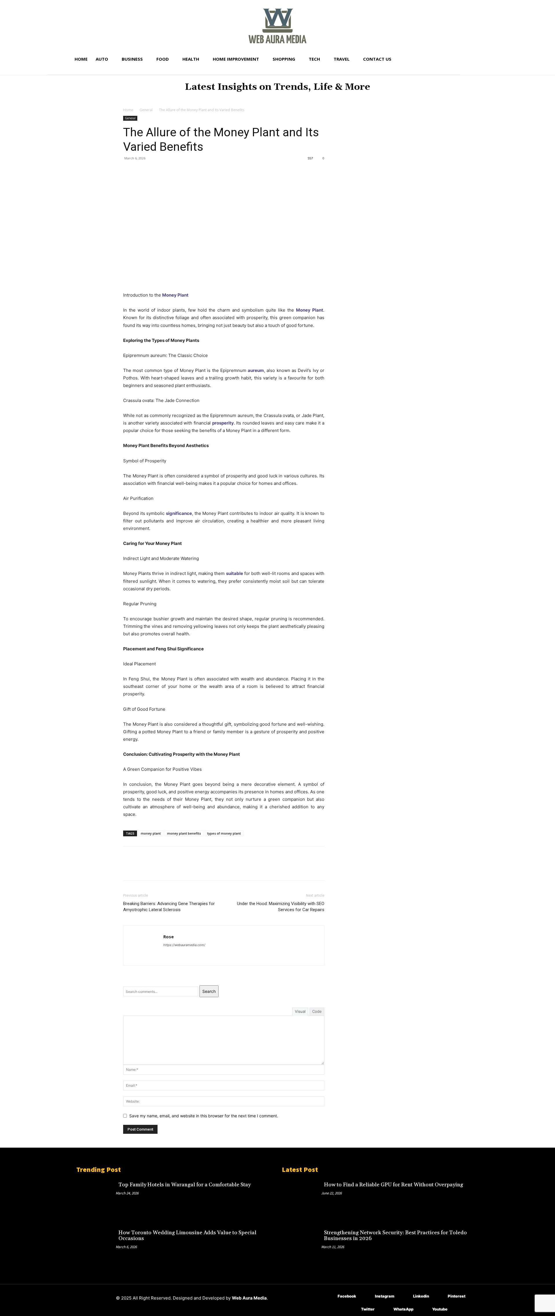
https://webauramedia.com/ (184, 945)
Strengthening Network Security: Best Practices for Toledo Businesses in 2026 (395, 1235)
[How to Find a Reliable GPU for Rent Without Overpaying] (301, 1197)
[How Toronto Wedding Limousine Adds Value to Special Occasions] (96, 1245)
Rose (168, 936)
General (146, 109)
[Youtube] (424, 1309)
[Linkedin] (404, 1296)
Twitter (368, 1309)
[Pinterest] (155, 171)
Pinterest (456, 1296)
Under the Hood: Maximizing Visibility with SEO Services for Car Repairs (280, 906)
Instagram (384, 1296)
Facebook (347, 1296)
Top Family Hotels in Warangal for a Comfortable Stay (185, 1184)
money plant (151, 833)
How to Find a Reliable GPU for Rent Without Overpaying (393, 1184)
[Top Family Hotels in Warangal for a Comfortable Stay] (96, 1197)
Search (209, 991)
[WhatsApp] (169, 171)
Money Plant (175, 295)
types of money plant (224, 833)
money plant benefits (184, 833)
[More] (182, 171)
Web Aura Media (249, 1298)
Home (128, 109)
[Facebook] (129, 171)
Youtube (439, 1309)
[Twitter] (142, 171)
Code (317, 1011)
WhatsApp (403, 1309)
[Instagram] (366, 1296)
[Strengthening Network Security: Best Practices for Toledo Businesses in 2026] (301, 1245)
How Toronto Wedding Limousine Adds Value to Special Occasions (187, 1235)
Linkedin (421, 1296)
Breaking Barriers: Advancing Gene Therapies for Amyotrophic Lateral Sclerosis (169, 906)
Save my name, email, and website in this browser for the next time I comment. (203, 1115)
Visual (300, 1011)
